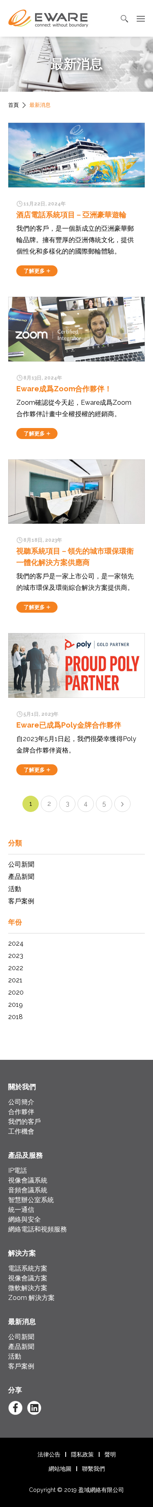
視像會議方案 (27, 1278)
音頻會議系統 (27, 1190)
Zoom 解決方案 (31, 1298)
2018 (15, 1017)
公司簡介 (21, 1102)
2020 (16, 992)
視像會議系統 (27, 1180)
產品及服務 (25, 1155)
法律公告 (49, 1454)
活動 (14, 889)
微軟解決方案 (27, 1288)
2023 (15, 956)
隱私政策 (82, 1454)
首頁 (13, 105)
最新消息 (22, 1321)
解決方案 (22, 1253)
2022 (15, 968)
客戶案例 (21, 901)
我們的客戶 (24, 1121)
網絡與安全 (24, 1219)
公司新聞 (21, 864)
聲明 (110, 1454)
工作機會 (21, 1131)
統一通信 (21, 1210)
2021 (15, 980)
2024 (16, 943)
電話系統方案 (27, 1268)
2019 (15, 1004)
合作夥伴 (21, 1112)
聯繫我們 (93, 1468)
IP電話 (17, 1170)
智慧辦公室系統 (31, 1200)
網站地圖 (60, 1468)
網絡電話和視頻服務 (37, 1229)
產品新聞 (21, 876)
